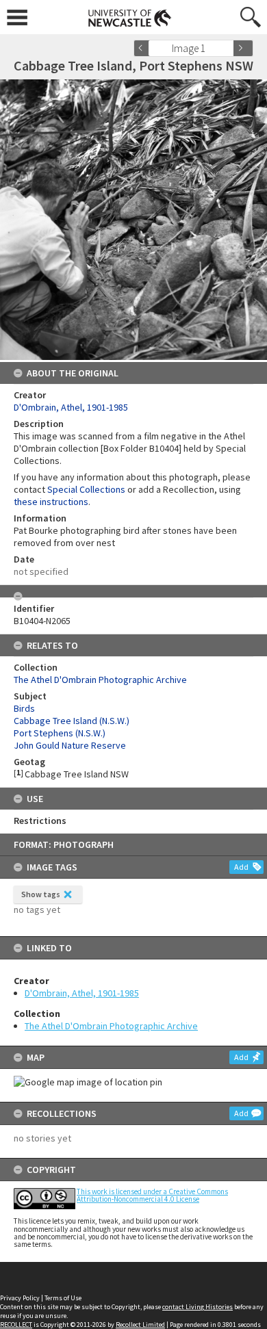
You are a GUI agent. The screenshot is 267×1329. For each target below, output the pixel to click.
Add (241, 867)
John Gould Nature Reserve (70, 745)
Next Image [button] (243, 48)
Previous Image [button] (143, 48)
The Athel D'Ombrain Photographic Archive (111, 1026)
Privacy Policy (20, 1297)
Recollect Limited (140, 1324)
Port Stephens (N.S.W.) (59, 733)
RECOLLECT (16, 1324)
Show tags (40, 894)
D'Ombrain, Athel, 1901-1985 (82, 993)
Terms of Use (62, 1297)
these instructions (51, 501)
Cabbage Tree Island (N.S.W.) (71, 720)
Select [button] (227, 48)
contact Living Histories (197, 1306)
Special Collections (86, 489)
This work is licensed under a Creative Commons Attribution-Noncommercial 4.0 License (152, 1195)
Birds (24, 708)
